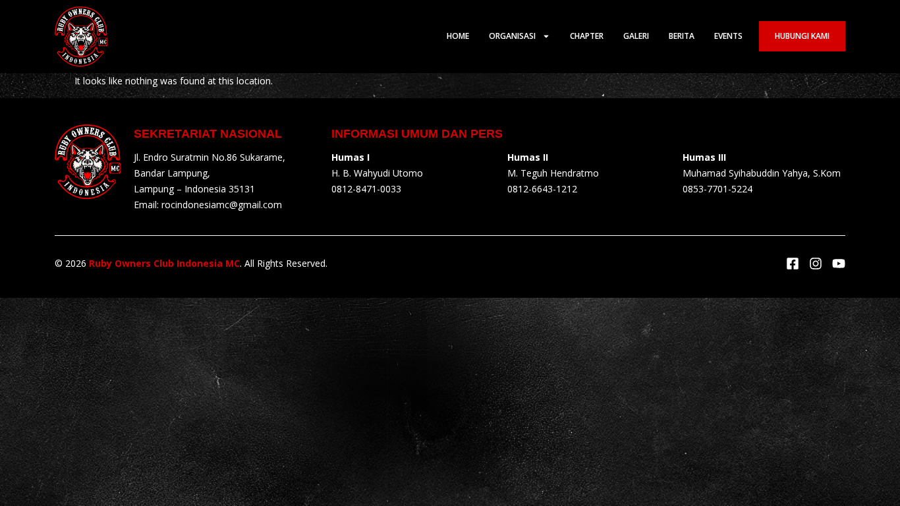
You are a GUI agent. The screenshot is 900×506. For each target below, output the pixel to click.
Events (728, 36)
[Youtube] (838, 263)
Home (458, 36)
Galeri (636, 36)
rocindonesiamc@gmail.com (221, 204)
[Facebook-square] (792, 263)
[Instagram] (815, 263)
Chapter (587, 36)
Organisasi (512, 36)
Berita (681, 36)
